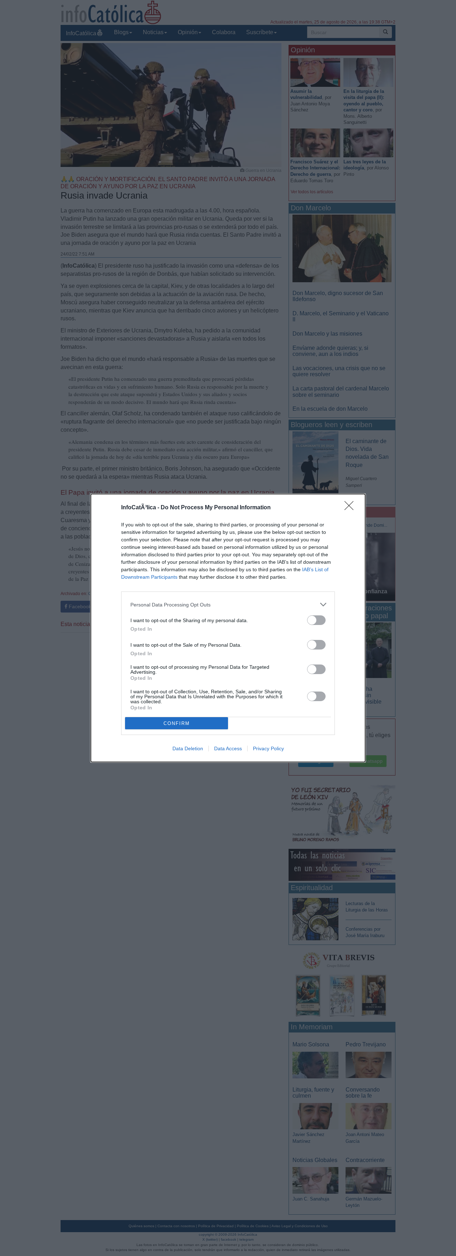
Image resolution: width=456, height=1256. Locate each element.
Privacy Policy (268, 748)
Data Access (228, 748)
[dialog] (228, 628)
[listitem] (228, 604)
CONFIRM (177, 723)
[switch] (316, 620)
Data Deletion (187, 748)
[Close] (351, 508)
